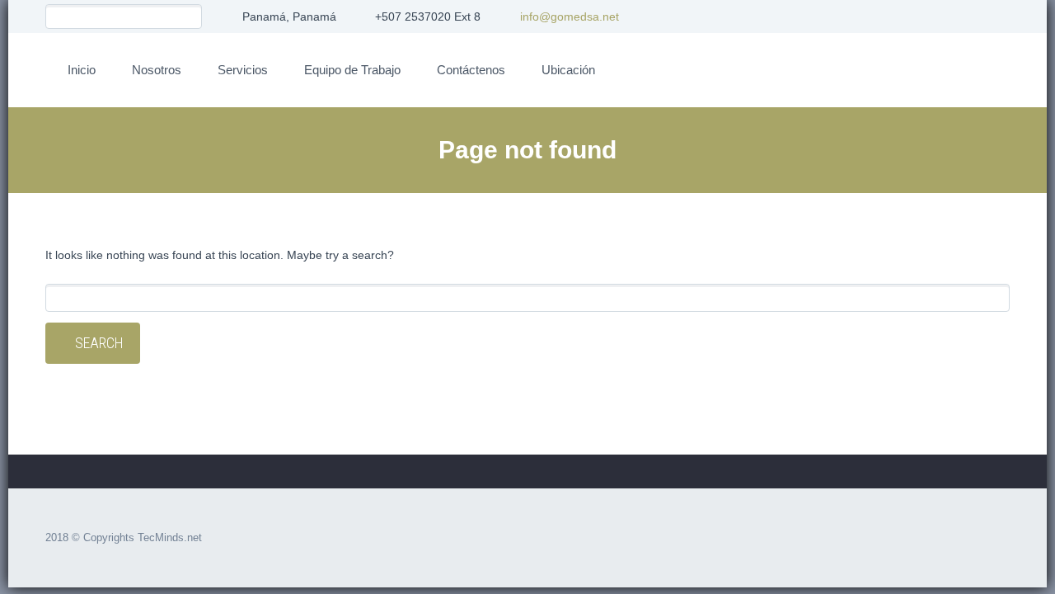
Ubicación (568, 70)
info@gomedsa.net (569, 16)
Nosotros (156, 70)
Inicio (82, 70)
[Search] (189, 17)
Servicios (243, 70)
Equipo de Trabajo (352, 70)
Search (99, 342)
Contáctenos (471, 70)
